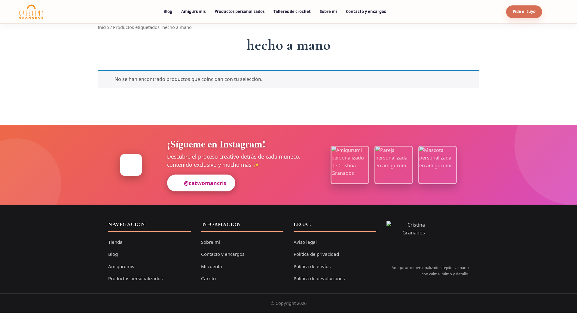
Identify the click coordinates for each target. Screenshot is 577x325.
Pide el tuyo (524, 11)
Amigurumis (193, 11)
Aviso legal (305, 242)
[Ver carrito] (552, 11)
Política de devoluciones (319, 278)
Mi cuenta (211, 266)
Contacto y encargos (366, 11)
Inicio (103, 27)
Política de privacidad (316, 254)
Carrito (208, 278)
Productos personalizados (239, 11)
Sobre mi (328, 11)
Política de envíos (312, 266)
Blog (167, 11)
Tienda (115, 242)
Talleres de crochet (292, 11)
